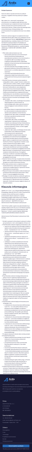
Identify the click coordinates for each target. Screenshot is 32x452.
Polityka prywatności (8, 441)
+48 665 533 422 (8, 418)
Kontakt (4, 439)
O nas (4, 432)
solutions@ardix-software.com (13, 420)
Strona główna (6, 430)
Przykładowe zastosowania (9, 436)
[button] (16, 446)
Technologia (5, 434)
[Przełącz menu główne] (29, 3)
